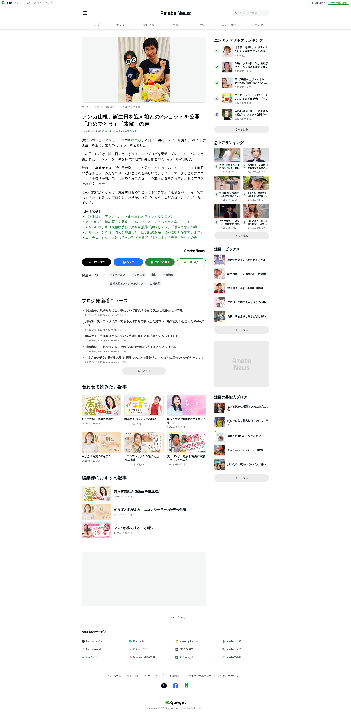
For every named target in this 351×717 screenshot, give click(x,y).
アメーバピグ (139, 649)
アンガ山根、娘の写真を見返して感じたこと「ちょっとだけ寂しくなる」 (139, 221)
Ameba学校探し (234, 657)
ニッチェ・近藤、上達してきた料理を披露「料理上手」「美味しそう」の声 (141, 237)
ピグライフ (91, 657)
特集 (175, 25)
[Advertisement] (114, 579)
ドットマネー (139, 641)
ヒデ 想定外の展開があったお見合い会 (248, 408)
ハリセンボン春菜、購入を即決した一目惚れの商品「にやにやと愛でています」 (144, 232)
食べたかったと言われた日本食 (245, 450)
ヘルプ (160, 675)
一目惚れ (168, 274)
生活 (202, 25)
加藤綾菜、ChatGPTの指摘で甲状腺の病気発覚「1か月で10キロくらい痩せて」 (258, 169)
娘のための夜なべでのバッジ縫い (246, 464)
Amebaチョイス (94, 641)
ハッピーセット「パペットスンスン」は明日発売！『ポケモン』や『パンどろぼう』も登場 (251, 100)
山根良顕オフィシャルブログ (126, 283)
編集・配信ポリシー (138, 675)
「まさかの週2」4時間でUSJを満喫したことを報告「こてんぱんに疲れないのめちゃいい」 (144, 358)
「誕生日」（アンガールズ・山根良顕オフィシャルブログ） (129, 216)
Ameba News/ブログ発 (123, 131)
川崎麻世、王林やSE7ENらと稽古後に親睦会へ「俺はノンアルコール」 (132, 347)
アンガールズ (115, 140)
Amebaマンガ (233, 649)
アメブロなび (186, 657)
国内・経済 (229, 25)
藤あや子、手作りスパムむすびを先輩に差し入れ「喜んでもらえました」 (133, 336)
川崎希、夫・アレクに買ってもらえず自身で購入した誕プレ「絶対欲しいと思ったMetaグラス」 (144, 323)
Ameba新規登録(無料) (338, 2)
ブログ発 (149, 25)
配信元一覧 (114, 675)
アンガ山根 (138, 274)
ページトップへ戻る (175, 617)
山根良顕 (134, 140)
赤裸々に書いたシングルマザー (245, 436)
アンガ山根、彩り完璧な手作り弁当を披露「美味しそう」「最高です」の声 (141, 227)
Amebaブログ (233, 641)
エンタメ (122, 25)
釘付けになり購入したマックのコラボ (247, 422)
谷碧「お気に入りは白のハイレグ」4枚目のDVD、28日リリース (229, 169)
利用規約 (175, 675)
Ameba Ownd (93, 649)
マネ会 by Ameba (189, 641)
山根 (153, 274)
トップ (95, 25)
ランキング (255, 25)
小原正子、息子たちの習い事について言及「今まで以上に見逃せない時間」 (135, 310)
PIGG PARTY (186, 649)
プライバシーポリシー (199, 675)
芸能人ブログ (319, 2)
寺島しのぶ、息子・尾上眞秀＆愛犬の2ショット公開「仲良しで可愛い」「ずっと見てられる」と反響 (251, 116)
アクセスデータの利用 (230, 675)
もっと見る (144, 371)
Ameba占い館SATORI (144, 657)
